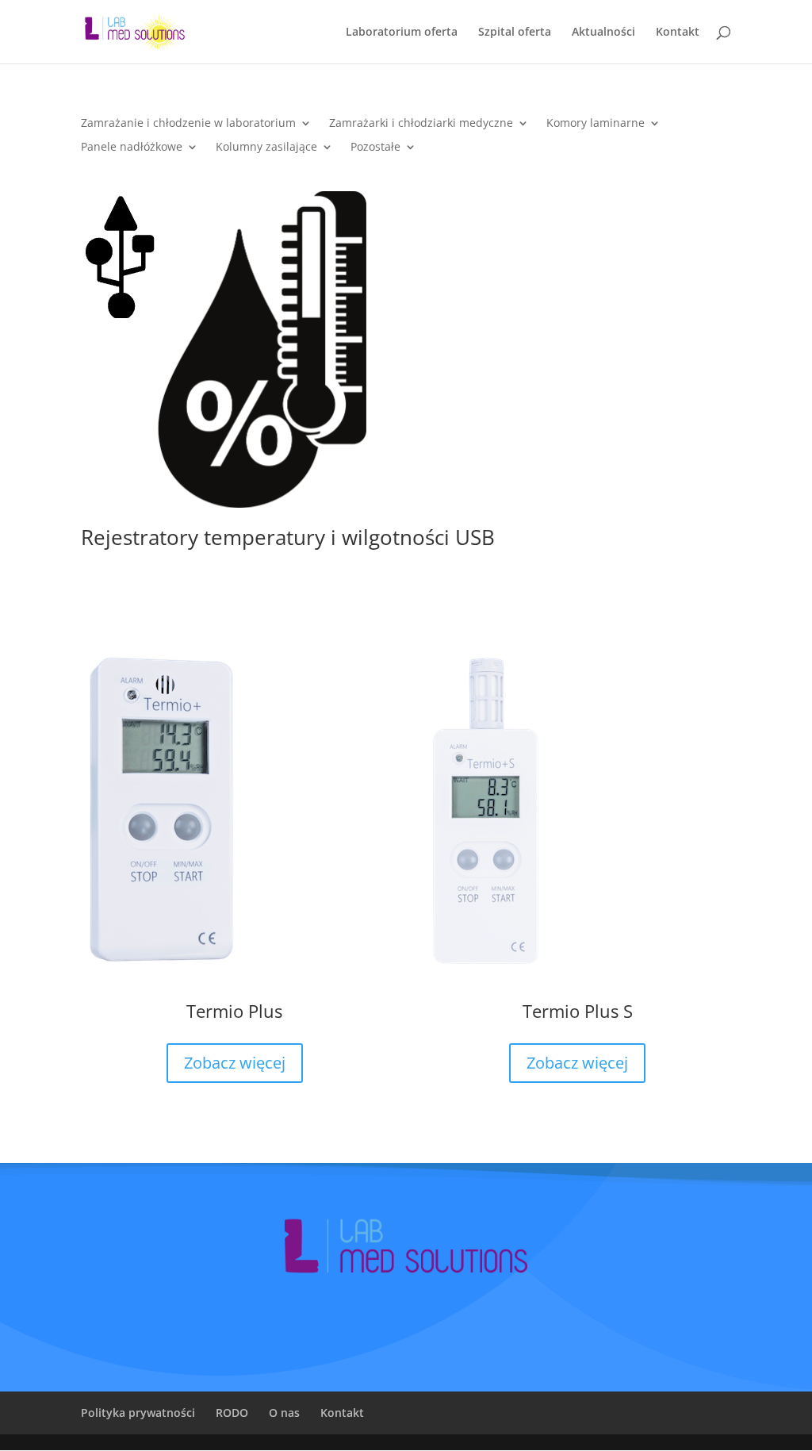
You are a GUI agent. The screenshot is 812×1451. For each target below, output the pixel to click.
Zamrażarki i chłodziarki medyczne (421, 123)
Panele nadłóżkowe (131, 147)
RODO (232, 1412)
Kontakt (677, 32)
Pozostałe (375, 147)
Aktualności (603, 32)
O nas (284, 1412)
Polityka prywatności (138, 1412)
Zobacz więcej (234, 1062)
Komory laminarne (595, 123)
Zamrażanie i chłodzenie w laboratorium (188, 123)
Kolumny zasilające (266, 147)
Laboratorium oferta (402, 32)
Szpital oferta (514, 32)
